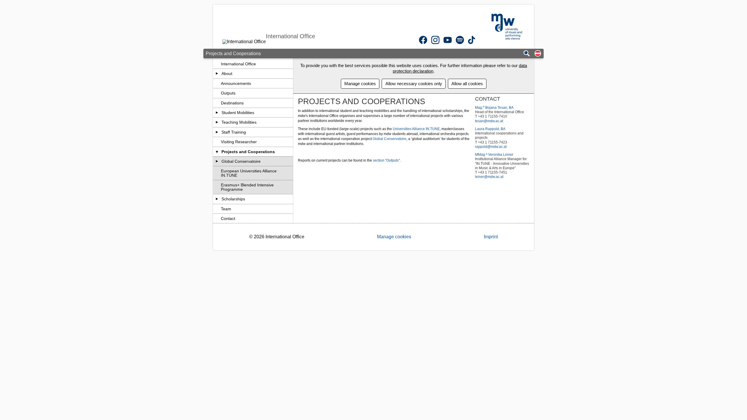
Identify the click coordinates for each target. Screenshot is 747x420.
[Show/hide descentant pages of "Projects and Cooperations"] (217, 151)
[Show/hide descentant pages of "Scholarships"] (217, 199)
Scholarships (233, 199)
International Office (238, 64)
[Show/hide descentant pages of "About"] (217, 73)
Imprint (491, 236)
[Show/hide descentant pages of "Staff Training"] (217, 132)
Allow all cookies (467, 83)
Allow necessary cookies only (413, 83)
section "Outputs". (387, 160)
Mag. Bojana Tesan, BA (494, 108)
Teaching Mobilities (238, 122)
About (226, 73)
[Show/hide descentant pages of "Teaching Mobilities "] (217, 122)
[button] (537, 53)
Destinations (232, 103)
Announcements (236, 83)
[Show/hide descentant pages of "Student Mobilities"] (217, 112)
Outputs (228, 93)
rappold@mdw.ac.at (491, 147)
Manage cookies (360, 83)
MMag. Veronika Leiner (494, 155)
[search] (526, 53)
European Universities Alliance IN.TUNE (249, 173)
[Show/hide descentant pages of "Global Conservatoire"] (217, 161)
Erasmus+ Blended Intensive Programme (247, 187)
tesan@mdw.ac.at (489, 121)
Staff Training (233, 132)
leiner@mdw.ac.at (489, 177)
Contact (228, 218)
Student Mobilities (237, 112)
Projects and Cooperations (248, 151)
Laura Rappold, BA (490, 129)
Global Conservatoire (241, 161)
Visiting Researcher (239, 141)
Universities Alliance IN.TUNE (416, 129)
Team (226, 208)
